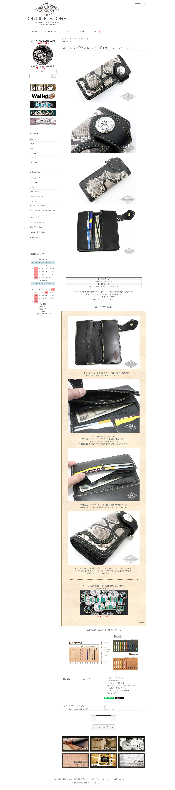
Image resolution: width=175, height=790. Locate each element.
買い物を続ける (113, 693)
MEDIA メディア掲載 (37, 206)
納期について (34, 187)
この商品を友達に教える (116, 688)
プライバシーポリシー (104, 779)
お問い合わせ (119, 779)
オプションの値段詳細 (115, 683)
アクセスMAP (34, 192)
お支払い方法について (38, 222)
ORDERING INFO (51, 32)
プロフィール (34, 182)
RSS (32, 237)
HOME (34, 32)
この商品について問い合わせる (119, 691)
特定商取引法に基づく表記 (84, 779)
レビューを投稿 (113, 681)
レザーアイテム (74, 39)
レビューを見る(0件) (115, 678)
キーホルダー (34, 153)
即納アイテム (34, 139)
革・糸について (35, 178)
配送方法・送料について (39, 227)
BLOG (67, 32)
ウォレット (84, 39)
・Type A (108, 375)
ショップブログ (36, 217)
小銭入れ (33, 148)
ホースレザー (34, 162)
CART (97, 32)
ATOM (37, 237)
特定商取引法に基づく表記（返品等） (121, 686)
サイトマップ (34, 201)
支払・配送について (65, 779)
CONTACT (82, 32)
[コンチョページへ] (104, 602)
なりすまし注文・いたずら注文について (42, 211)
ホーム (64, 39)
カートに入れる (105, 727)
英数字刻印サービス (36, 196)
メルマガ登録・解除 (37, 232)
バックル (33, 158)
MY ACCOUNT (140, 4)
